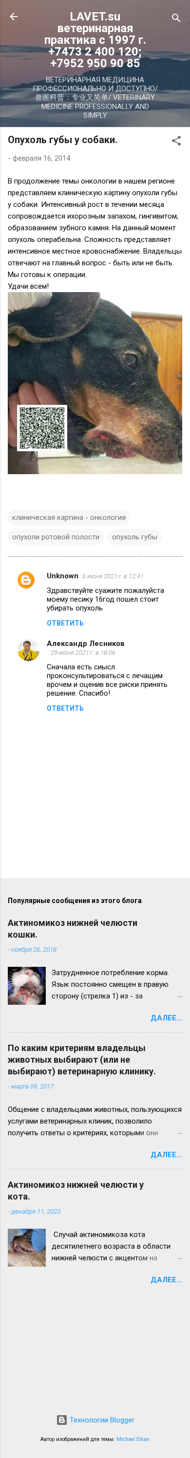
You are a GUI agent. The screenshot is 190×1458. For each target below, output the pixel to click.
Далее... (166, 1018)
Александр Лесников (86, 643)
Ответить (65, 623)
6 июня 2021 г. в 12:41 (113, 576)
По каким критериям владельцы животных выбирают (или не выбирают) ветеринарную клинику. (82, 1059)
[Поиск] (176, 20)
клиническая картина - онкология (69, 517)
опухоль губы (134, 537)
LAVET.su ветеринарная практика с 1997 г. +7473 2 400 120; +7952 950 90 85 (95, 40)
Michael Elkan (133, 1439)
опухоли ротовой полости (55, 537)
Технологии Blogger (101, 1420)
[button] (176, 142)
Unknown (62, 576)
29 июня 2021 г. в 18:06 (83, 652)
